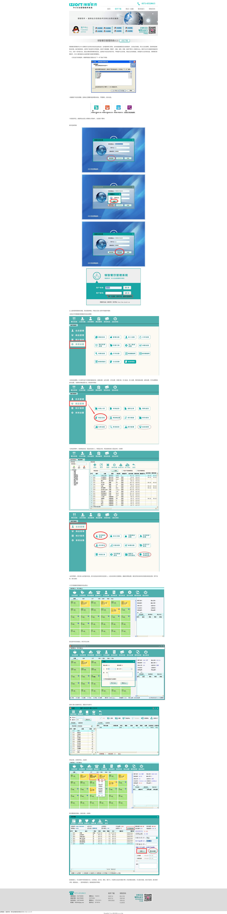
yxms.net (119, 913)
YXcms (110, 913)
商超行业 (110, 896)
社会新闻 (122, 902)
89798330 (97, 902)
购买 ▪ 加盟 (130, 9)
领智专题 (122, 898)
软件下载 (118, 9)
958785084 (92, 898)
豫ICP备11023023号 (27, 912)
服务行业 (110, 898)
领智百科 (152, 9)
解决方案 (122, 896)
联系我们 (141, 9)
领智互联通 (111, 900)
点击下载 (124, 41)
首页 (108, 9)
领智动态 (122, 900)
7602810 (97, 896)
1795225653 (98, 900)
